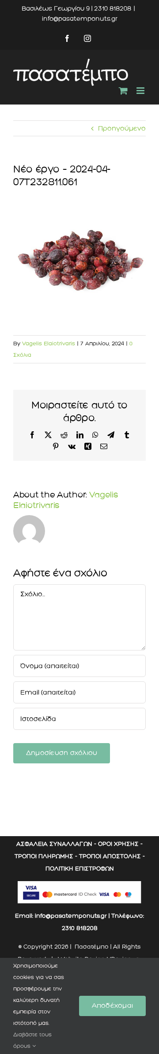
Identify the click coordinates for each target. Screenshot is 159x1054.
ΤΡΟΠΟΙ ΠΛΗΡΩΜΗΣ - (46, 856)
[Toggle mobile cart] (123, 90)
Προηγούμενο (122, 128)
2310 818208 (80, 928)
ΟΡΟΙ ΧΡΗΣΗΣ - (120, 844)
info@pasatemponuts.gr (79, 18)
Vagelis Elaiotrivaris (48, 343)
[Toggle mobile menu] (141, 90)
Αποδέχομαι (112, 1005)
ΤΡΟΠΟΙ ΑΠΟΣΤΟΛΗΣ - (112, 856)
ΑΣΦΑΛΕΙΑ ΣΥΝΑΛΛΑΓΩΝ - (56, 844)
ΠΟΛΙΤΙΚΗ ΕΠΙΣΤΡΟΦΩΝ (79, 868)
